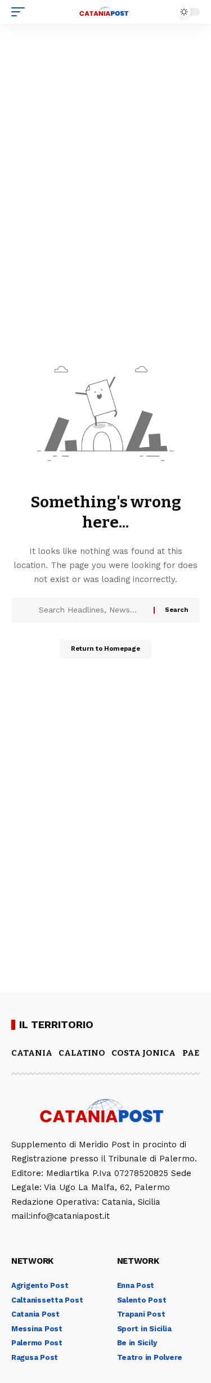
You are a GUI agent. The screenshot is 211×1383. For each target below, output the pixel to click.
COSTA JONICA (143, 1053)
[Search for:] (92, 610)
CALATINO (82, 1053)
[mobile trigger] (20, 11)
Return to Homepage (105, 648)
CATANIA (31, 1053)
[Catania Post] (105, 11)
